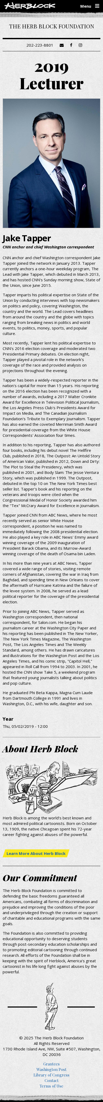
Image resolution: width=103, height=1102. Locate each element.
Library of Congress (51, 1075)
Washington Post (51, 1069)
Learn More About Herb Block (36, 853)
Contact (52, 1080)
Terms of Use (51, 1086)
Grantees (51, 1063)
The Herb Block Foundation (51, 26)
